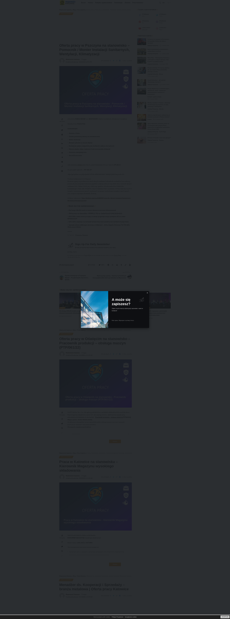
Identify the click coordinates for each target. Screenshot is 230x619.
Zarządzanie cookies (131, 617)
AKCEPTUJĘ (225, 616)
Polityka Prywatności (117, 617)
